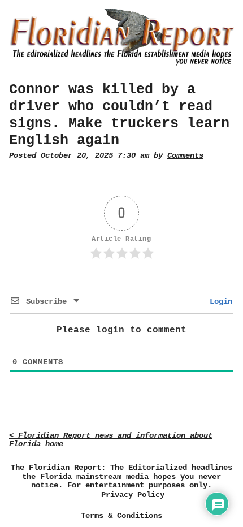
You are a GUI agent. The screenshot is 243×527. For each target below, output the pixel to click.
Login (218, 301)
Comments (185, 156)
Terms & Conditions (121, 515)
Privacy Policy (132, 495)
